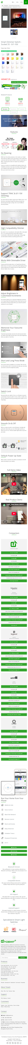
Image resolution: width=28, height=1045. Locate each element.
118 (12, 965)
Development (7, 982)
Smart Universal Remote (6, 969)
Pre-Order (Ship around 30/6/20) (19, 82)
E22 (17, 971)
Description (5, 109)
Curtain (10, 968)
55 (16, 965)
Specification (14, 109)
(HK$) (17, 2)
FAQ (2, 998)
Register (2, 1005)
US (10, 972)
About (2, 991)
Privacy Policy (9, 1040)
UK (8, 972)
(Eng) (21, 2)
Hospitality (23, 982)
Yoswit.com (17, 1039)
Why (5, 991)
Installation (22, 109)
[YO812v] (14, 32)
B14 (15, 971)
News (14, 991)
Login (6, 1005)
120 (15, 965)
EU (6, 972)
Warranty (5, 998)
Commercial (18, 982)
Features (10, 991)
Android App (14, 851)
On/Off (11, 974)
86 (10, 965)
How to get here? (5, 1025)
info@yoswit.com (9, 1015)
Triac (18, 974)
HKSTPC (25, 1036)
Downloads (13, 112)
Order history (10, 1005)
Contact (9, 998)
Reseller (2, 982)
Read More (14, 854)
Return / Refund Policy (5, 1006)
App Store (14, 847)
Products (6, 5)
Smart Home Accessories (14, 5)
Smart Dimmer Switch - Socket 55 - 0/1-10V (12, 7)
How (7, 991)
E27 (12, 971)
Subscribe (23, 957)
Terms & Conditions (17, 1040)
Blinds (14, 968)
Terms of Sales (16, 1005)
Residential (13, 982)
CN (12, 972)
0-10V (15, 974)
